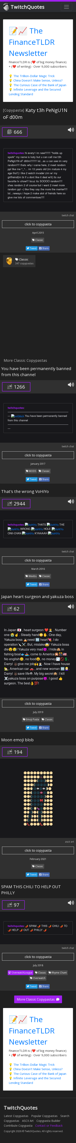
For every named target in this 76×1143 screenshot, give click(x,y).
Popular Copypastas (44, 1116)
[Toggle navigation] (66, 7)
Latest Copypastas (16, 1116)
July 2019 (38, 712)
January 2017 (38, 463)
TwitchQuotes (28, 6)
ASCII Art (28, 1121)
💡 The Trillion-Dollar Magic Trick (32, 76)
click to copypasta (38, 224)
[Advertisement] (38, 315)
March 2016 (38, 569)
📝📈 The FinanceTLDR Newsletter (32, 41)
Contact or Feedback (49, 1125)
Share (45, 248)
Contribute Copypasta (18, 1125)
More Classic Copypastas (36, 999)
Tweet (33, 248)
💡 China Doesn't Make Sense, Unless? (36, 80)
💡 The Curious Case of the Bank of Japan (37, 85)
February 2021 (38, 859)
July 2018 (38, 965)
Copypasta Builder (48, 1121)
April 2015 (38, 232)
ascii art (69, 841)
